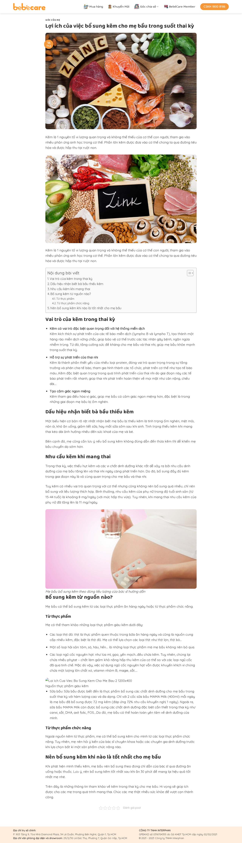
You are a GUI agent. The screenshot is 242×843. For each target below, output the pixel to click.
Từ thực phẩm (65, 299)
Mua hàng (96, 6)
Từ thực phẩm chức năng (73, 303)
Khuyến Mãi (121, 6)
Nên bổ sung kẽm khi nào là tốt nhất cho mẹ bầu (85, 308)
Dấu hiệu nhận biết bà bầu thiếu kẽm (76, 284)
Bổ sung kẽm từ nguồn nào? (70, 294)
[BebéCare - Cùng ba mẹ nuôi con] (29, 6)
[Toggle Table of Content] (188, 273)
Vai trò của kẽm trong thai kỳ (71, 279)
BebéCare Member (182, 6)
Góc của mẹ (52, 20)
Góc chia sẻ (148, 6)
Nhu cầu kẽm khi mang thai (70, 289)
